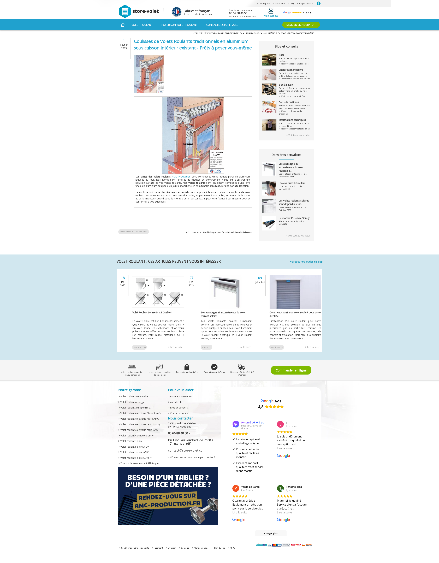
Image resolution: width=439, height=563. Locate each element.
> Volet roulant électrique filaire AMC (138, 418)
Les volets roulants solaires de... (293, 207)
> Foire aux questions (180, 396)
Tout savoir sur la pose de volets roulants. (294, 58)
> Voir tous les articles (298, 135)
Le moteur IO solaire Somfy (294, 218)
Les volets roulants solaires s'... (293, 174)
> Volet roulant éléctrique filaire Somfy (139, 413)
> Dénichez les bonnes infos (292, 96)
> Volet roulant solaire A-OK (133, 446)
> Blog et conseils (178, 407)
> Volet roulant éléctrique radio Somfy (139, 424)
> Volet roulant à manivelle (133, 396)
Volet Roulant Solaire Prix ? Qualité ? (152, 312)
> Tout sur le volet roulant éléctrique (138, 463)
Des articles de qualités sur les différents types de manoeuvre (293, 73)
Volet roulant (142, 24)
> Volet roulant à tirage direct (134, 407)
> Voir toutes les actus (298, 235)
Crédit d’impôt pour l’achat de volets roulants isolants (227, 232)
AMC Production (181, 176)
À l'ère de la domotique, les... (292, 221)
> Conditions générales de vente (134, 548)
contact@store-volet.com (186, 450)
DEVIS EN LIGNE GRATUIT (301, 24)
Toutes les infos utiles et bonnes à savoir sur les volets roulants (294, 105)
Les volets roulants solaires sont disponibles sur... (294, 202)
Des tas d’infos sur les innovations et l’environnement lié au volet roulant (294, 89)
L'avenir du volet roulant (292, 183)
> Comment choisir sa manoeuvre (294, 78)
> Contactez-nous (178, 413)
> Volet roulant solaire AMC (133, 452)
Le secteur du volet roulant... (292, 186)
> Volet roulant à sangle (131, 402)
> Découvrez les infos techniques (294, 128)
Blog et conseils (306, 3)
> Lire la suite (175, 347)
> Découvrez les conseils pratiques (290, 112)
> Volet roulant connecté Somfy (135, 435)
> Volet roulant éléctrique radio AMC (138, 429)
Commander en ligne (291, 370)
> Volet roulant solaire (130, 441)
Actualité (206, 347)
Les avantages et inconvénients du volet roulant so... (291, 167)
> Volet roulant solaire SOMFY (135, 457)
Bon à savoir (139, 347)
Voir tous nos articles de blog (306, 261)
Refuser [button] (285, 553)
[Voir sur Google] (280, 424)
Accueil (122, 24)
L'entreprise (264, 3)
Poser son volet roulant (179, 24)
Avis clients (280, 3)
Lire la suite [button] (284, 448)
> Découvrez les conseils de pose (294, 63)
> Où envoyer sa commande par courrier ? (191, 457)
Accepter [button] (266, 552)
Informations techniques (133, 231)
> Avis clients (175, 402)
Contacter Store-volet (223, 24)
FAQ (292, 3)
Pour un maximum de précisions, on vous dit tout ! (294, 123)
